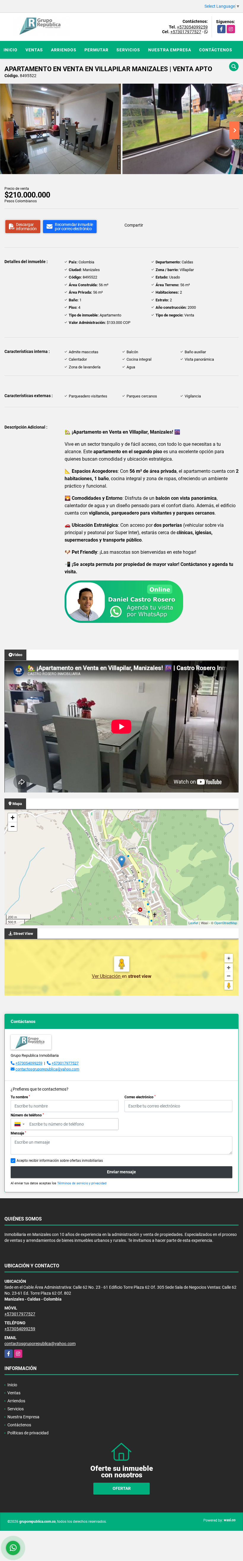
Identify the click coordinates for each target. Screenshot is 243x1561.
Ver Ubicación (107, 976)
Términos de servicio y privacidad (81, 1183)
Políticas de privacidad (28, 1432)
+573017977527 (185, 31)
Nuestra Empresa (169, 49)
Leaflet (193, 922)
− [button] (13, 826)
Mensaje (18, 1133)
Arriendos (63, 49)
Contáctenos (215, 49)
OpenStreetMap (225, 922)
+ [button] (13, 817)
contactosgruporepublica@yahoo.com (47, 1069)
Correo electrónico (140, 1097)
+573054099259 (192, 27)
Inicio (10, 49)
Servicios (128, 49)
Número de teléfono (27, 1115)
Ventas (34, 49)
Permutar (96, 49)
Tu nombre (20, 1097)
